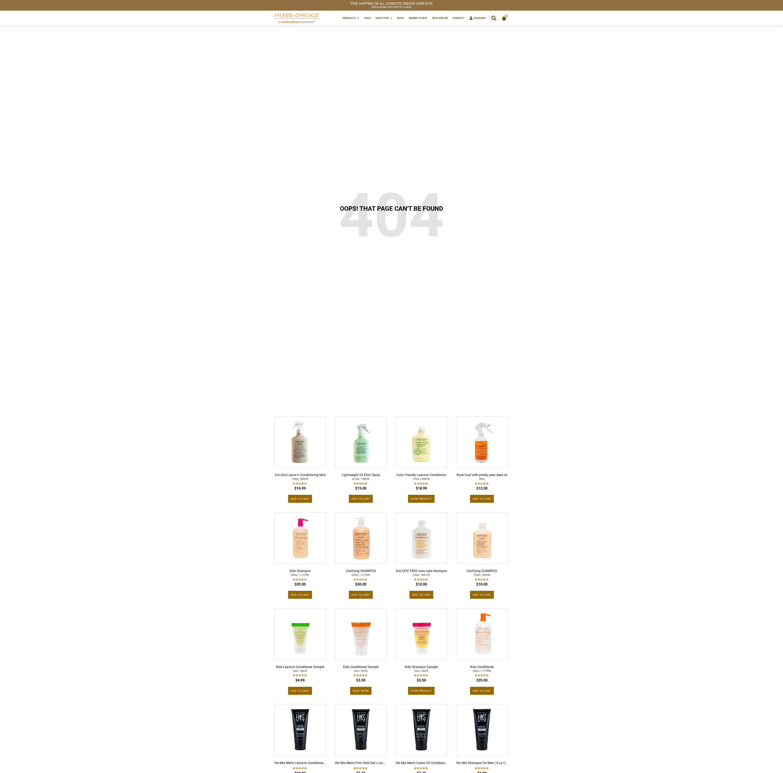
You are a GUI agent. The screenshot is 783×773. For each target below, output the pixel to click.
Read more (361, 690)
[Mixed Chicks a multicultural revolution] (297, 18)
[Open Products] (358, 18)
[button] (493, 18)
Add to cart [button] (300, 498)
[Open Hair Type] (391, 18)
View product (421, 498)
